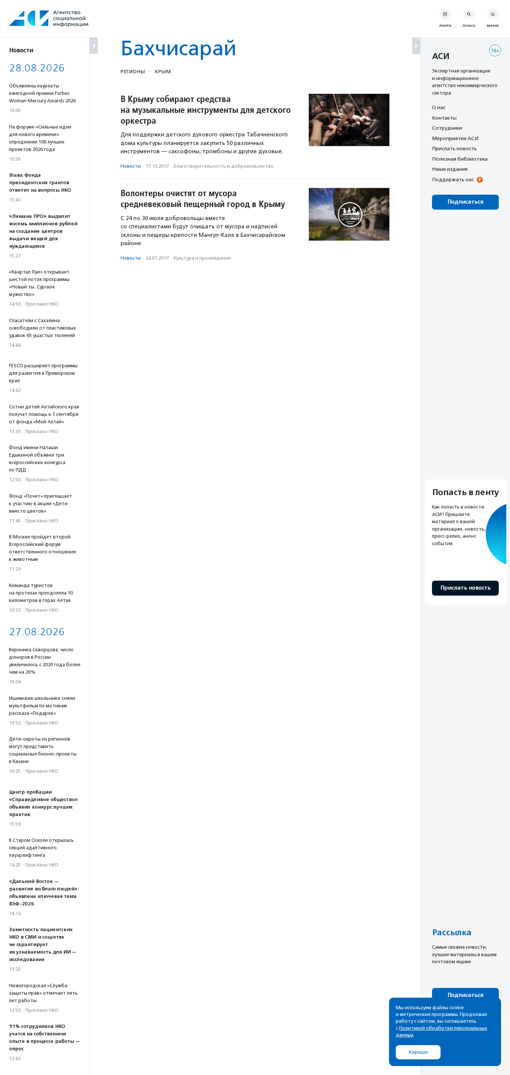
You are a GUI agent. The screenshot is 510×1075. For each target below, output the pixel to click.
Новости (131, 166)
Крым (163, 71)
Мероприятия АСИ (455, 138)
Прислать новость (454, 148)
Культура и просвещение (202, 258)
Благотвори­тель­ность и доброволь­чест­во (224, 166)
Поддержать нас (453, 179)
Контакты (444, 118)
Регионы (133, 71)
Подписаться (465, 202)
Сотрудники (447, 128)
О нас (438, 107)
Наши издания (449, 169)
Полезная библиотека (460, 159)
